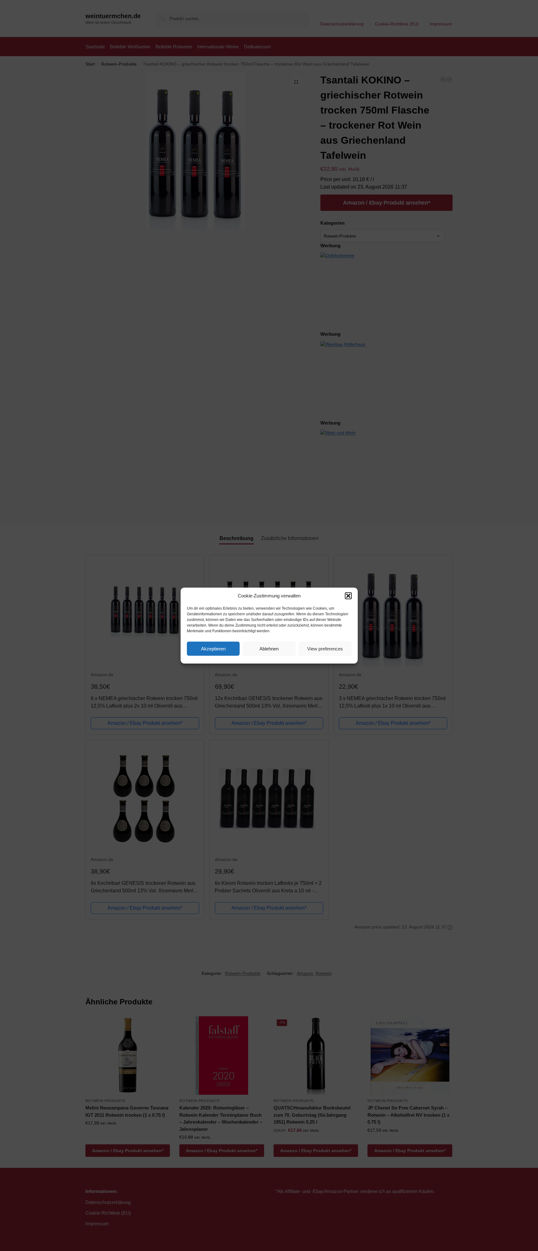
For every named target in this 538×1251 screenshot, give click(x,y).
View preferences (325, 648)
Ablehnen (269, 648)
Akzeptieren (213, 648)
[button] (348, 596)
